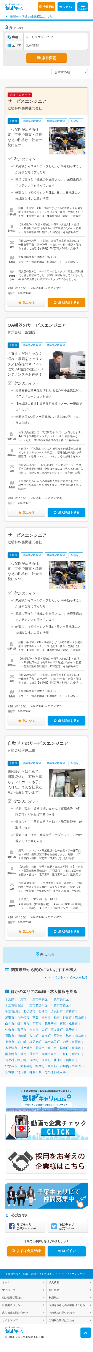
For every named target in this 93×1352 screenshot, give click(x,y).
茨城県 (9, 1072)
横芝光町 (35, 1042)
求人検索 (54, 1282)
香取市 (9, 1035)
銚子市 (70, 1029)
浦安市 (9, 1017)
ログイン (68, 6)
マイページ (8, 1290)
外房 (23, 1054)
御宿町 (40, 1066)
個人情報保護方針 (12, 1297)
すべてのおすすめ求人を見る (68, 977)
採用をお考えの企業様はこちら (31, 16)
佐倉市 (9, 1029)
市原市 (76, 1042)
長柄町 (33, 1060)
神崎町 (21, 1035)
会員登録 (48, 6)
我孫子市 (51, 1023)
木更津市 (11, 1048)
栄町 (45, 1029)
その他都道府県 (55, 1072)
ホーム (6, 1282)
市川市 (70, 1011)
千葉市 (21, 999)
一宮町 (64, 1054)
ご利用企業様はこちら (62, 1320)
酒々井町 (57, 1029)
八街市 (33, 1029)
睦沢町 (76, 1054)
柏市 (57, 1017)
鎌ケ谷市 (23, 1023)
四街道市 (29, 1011)
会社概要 (54, 1290)
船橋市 (43, 1011)
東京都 (52, 1066)
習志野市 (57, 1011)
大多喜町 (26, 1066)
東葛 (35, 1017)
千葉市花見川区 (37, 1005)
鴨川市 (70, 1060)
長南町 (46, 1060)
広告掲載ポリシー (12, 1305)
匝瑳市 (58, 1035)
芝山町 (21, 1042)
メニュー (82, 9)
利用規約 (54, 1297)
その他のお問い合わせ (62, 1312)
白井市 (9, 1023)
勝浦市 (58, 1060)
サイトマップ (10, 1320)
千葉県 (9, 999)
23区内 (64, 1066)
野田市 (67, 1017)
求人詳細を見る (68, 302)
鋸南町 (64, 1048)
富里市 (21, 1029)
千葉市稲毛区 (14, 1005)
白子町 (21, 1060)
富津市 (76, 1048)
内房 (66, 1042)
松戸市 (46, 1017)
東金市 (9, 1042)
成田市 (73, 1023)
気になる (29, 302)
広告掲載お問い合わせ (15, 1312)
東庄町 (46, 1035)
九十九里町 (52, 1042)
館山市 (52, 1048)
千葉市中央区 (38, 999)
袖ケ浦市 (26, 1048)
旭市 (69, 1035)
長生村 (9, 1060)
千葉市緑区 (12, 1011)
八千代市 (23, 1017)
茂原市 (33, 1054)
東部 (63, 1023)
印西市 (37, 1023)
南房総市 (11, 1054)
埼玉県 (21, 1072)
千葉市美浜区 (60, 999)
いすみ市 (11, 1066)
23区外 (77, 1066)
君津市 (40, 1048)
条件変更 (49, 58)
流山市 (79, 1017)
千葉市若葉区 (60, 1005)
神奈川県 (35, 1072)
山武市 (79, 1035)
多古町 (33, 1035)
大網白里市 (49, 1054)
